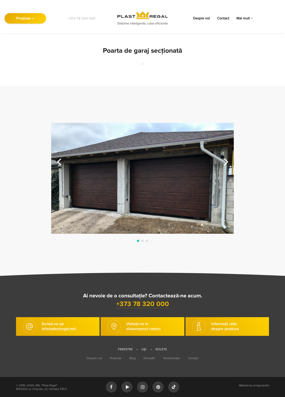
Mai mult (243, 18)
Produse (23, 18)
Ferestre (125, 349)
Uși (144, 349)
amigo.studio (261, 385)
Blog (132, 358)
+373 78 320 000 (82, 18)
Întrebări (149, 358)
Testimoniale (171, 358)
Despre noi (201, 18)
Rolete (161, 349)
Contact (223, 18)
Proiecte (115, 358)
